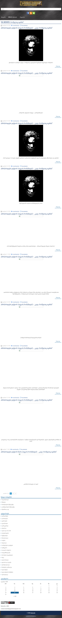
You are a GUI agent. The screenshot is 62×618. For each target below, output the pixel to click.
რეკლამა (22, 17)
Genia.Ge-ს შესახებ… (12, 17)
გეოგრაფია (5, 523)
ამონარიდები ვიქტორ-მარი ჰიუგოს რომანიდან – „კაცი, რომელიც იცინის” (29, 452)
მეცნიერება (5, 535)
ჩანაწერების (8, 504)
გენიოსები (4, 521)
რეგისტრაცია (5, 499)
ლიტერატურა (16, 25)
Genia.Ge (33, 613)
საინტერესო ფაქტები (7, 545)
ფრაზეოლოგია (6, 564)
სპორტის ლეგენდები (7, 555)
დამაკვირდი (5, 525)
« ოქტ (14, 596)
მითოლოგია (5, 538)
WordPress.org (5, 509)
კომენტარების (8, 507)
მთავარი (3, 17)
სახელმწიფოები (6, 552)
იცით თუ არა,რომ (6, 530)
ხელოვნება (5, 569)
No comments (24, 25)
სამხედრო (4, 547)
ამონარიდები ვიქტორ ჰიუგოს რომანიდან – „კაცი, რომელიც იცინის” (27, 28)
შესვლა (4, 502)
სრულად (58, 66)
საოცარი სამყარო (6, 550)
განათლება (5, 518)
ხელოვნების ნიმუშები (7, 572)
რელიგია (4, 543)
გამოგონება (5, 516)
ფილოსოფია (5, 560)
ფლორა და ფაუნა (6, 562)
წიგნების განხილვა (7, 567)
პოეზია (3, 540)
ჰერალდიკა (5, 574)
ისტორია (4, 528)
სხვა (3, 557)
